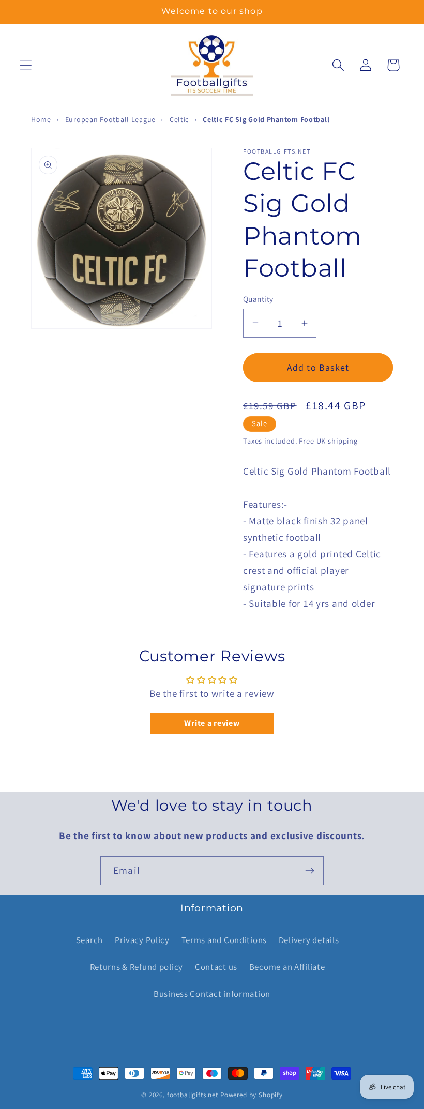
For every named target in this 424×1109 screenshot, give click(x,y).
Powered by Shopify (251, 1094)
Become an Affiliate (287, 967)
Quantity (258, 299)
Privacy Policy (142, 940)
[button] (26, 65)
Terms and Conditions (224, 940)
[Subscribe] (309, 870)
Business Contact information (212, 993)
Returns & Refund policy (137, 967)
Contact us (216, 967)
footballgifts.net (192, 1094)
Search (89, 940)
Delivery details (309, 940)
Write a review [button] (211, 723)
